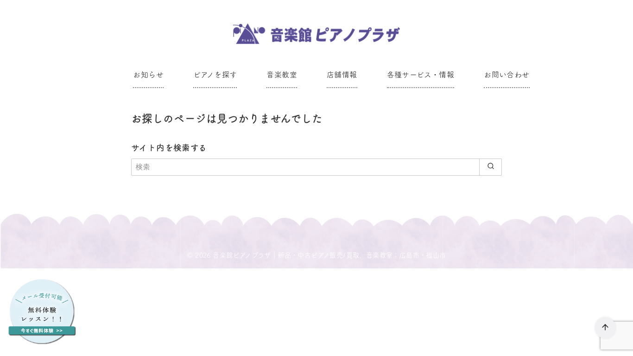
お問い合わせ (506, 74)
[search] (490, 167)
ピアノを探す (215, 74)
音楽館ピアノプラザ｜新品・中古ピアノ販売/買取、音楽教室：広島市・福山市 (329, 255)
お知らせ (148, 74)
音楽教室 (281, 74)
